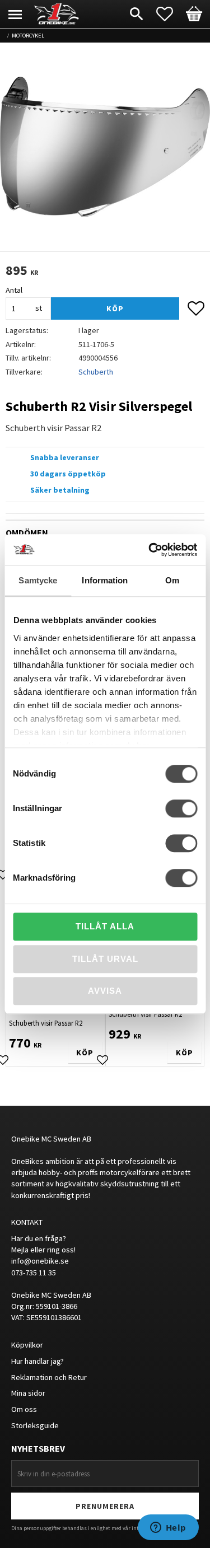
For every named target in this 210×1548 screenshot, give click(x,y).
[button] (170, 14)
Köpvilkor (27, 1345)
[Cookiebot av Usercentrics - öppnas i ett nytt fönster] (149, 549)
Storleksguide (35, 1425)
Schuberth (95, 372)
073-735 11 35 (33, 1273)
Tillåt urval (105, 959)
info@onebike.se (40, 1261)
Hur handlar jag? (37, 1361)
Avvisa (105, 990)
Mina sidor (28, 1393)
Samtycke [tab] (37, 580)
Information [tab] (105, 580)
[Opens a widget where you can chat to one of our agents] (168, 1528)
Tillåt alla (105, 926)
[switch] (181, 808)
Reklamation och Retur (49, 1377)
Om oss (24, 1409)
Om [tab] (172, 580)
